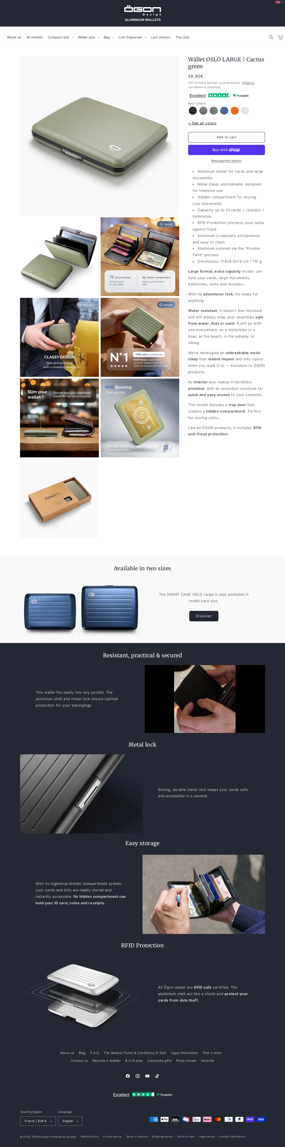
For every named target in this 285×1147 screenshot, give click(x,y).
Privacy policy (112, 1136)
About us (67, 1053)
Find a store (212, 1053)
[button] (271, 37)
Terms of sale (186, 1136)
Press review (186, 1060)
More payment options (227, 160)
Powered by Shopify (63, 1136)
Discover (204, 616)
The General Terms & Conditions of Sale (135, 1053)
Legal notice (207, 1136)
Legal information (184, 1053)
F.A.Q (94, 1053)
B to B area (134, 1060)
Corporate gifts (159, 1060)
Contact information (232, 1136)
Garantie (207, 1060)
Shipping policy (162, 1136)
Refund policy (90, 1136)
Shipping (248, 82)
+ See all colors (202, 123)
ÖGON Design (40, 1136)
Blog (82, 1053)
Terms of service (137, 1136)
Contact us (79, 1060)
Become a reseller (107, 1060)
